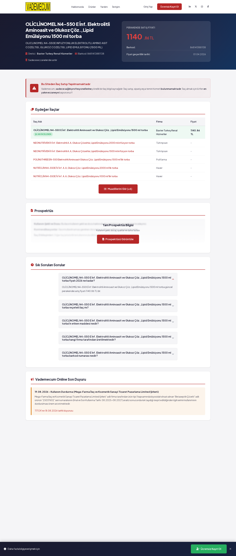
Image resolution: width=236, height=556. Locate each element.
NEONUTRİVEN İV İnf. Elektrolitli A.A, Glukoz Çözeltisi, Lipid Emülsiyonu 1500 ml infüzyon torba (83, 151)
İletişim (116, 6)
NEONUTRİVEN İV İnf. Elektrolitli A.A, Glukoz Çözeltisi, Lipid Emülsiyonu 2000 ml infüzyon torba (84, 142)
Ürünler (92, 6)
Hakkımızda (77, 6)
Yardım (104, 6)
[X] (195, 6)
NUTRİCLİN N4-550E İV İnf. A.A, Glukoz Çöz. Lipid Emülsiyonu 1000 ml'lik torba (75, 176)
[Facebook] (208, 6)
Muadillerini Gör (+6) (120, 188)
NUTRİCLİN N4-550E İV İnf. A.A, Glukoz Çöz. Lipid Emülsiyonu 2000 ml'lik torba (75, 167)
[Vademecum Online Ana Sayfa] (38, 6)
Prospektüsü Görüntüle (119, 239)
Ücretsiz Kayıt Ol (169, 6)
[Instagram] (202, 6)
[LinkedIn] (189, 6)
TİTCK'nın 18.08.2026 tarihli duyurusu (54, 410)
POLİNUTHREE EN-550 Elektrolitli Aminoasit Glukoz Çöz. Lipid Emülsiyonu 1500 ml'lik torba (81, 159)
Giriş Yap (148, 6)
